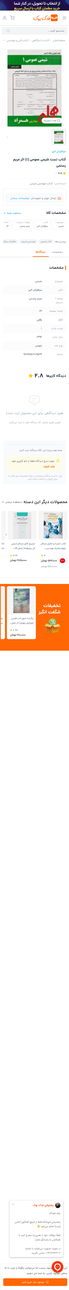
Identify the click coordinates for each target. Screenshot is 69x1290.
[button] (6, 534)
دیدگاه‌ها (41, 252)
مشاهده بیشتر (13, 502)
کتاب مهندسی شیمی (41, 183)
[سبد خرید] (12, 18)
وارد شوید (49, 466)
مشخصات (57, 252)
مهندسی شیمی (28, 241)
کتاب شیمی (46, 241)
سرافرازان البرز (59, 151)
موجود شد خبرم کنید (33, 1282)
